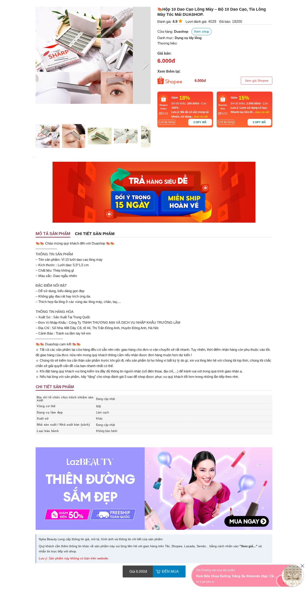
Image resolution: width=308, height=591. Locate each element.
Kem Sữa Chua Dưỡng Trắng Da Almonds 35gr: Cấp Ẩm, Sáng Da (236, 576)
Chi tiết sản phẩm (95, 233)
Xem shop (201, 31)
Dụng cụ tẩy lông (188, 38)
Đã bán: (225, 21)
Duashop (181, 31)
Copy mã (200, 122)
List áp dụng (167, 122)
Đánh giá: (164, 21)
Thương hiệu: (167, 43)
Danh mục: (165, 38)
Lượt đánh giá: (196, 21)
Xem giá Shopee (257, 80)
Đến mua (170, 571)
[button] (145, 64)
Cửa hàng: (165, 31)
